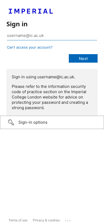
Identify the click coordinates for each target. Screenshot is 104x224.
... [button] (68, 219)
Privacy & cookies (46, 220)
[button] (52, 122)
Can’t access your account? (30, 47)
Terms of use (18, 220)
